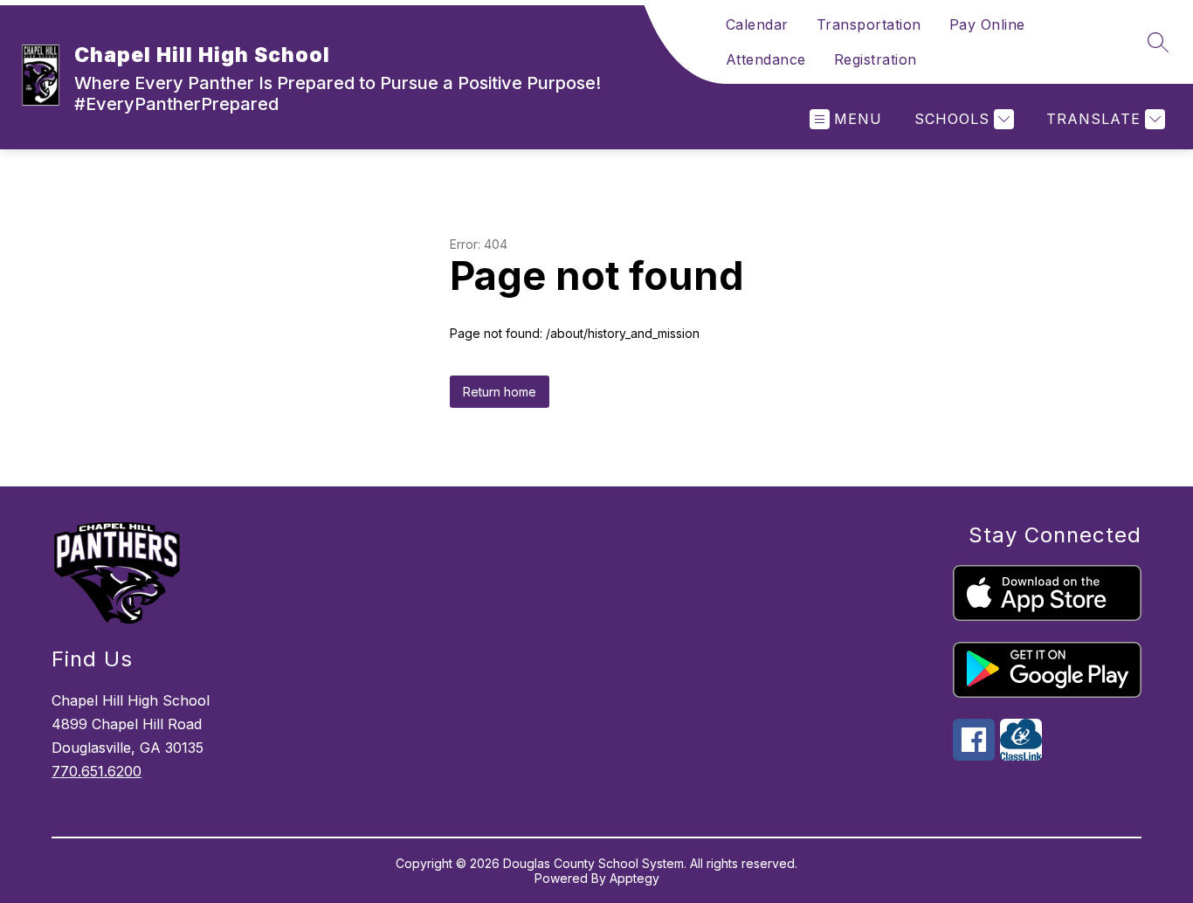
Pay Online (987, 24)
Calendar (757, 24)
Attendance (766, 59)
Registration (875, 59)
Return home (499, 391)
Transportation (869, 24)
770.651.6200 (96, 771)
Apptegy (634, 878)
